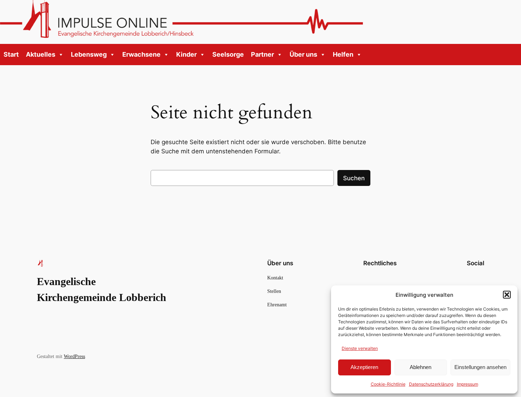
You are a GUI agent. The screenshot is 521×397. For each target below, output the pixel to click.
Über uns (303, 54)
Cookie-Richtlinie (388, 384)
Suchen (354, 178)
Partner (262, 54)
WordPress (74, 356)
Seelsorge (228, 54)
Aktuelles (40, 54)
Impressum (467, 384)
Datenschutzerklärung (431, 384)
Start (11, 54)
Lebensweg (89, 54)
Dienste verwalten (360, 348)
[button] (506, 294)
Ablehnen (420, 367)
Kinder (186, 54)
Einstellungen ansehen (480, 367)
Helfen (343, 54)
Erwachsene (141, 54)
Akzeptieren (364, 367)
